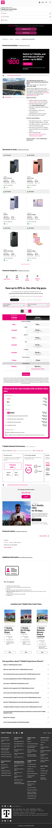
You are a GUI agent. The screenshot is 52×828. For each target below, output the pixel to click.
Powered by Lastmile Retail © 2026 (26, 825)
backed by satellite (37, 136)
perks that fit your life (32, 95)
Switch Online (26, 32)
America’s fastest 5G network (37, 134)
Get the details (27, 64)
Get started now (36, 519)
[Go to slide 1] (8, 76)
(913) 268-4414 (42, 644)
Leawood (17, 39)
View (10, 652)
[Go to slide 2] (22, 76)
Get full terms (25, 68)
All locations (5, 39)
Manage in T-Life (26, 29)
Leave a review (43, 535)
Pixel (41, 102)
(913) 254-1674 (25, 639)
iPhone (31, 102)
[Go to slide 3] (36, 76)
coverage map (39, 450)
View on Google (8, 547)
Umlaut (14, 450)
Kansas (11, 39)
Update (26, 496)
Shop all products (26, 264)
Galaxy (35, 102)
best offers (46, 92)
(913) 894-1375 (9, 639)
